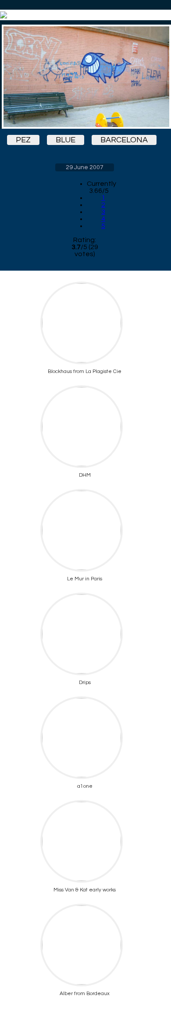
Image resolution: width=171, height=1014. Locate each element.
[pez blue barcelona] (84, 77)
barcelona (124, 140)
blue (65, 140)
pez (23, 140)
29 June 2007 (84, 167)
